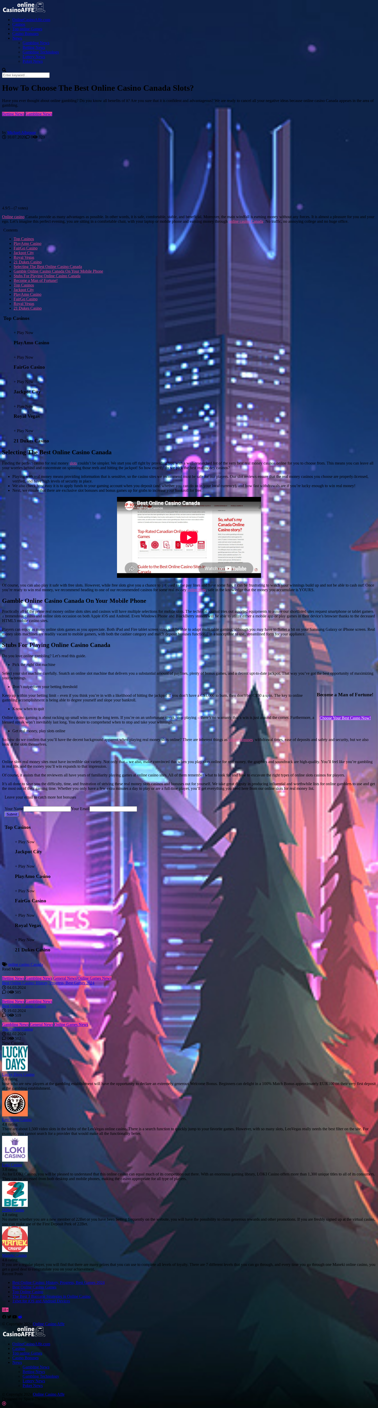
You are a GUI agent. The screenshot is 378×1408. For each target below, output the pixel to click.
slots (73, 463)
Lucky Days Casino (18, 1074)
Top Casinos (24, 239)
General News (65, 978)
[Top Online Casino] (189, 1020)
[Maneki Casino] (15, 1250)
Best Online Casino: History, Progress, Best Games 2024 (48, 983)
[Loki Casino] (15, 1160)
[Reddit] (20, 1317)
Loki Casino (12, 1165)
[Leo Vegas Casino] (15, 1115)
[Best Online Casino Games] (189, 997)
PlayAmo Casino (27, 243)
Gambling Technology (41, 52)
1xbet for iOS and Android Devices (41, 1301)
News (17, 38)
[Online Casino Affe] (24, 11)
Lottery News (34, 56)
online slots (196, 590)
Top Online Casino (17, 1029)
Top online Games (27, 29)
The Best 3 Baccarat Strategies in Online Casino (51, 1296)
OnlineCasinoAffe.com (31, 19)
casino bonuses (240, 739)
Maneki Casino (14, 1255)
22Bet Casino (13, 1210)
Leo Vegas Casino (17, 1119)
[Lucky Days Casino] (15, 1070)
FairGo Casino (26, 248)
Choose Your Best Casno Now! (345, 718)
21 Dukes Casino (28, 262)
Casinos (18, 24)
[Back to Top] (4, 1403)
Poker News (33, 61)
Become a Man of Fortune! (36, 280)
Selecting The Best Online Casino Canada (48, 266)
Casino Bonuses (25, 33)
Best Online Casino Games (24, 1006)
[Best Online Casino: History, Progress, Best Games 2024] (189, 973)
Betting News (34, 47)
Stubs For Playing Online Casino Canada (47, 276)
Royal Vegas (24, 257)
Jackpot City (24, 253)
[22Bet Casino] (15, 1205)
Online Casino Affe (49, 1324)
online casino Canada (246, 221)
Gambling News (36, 43)
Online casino (13, 217)
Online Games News (95, 978)
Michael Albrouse (21, 132)
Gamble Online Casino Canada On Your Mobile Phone (58, 271)
